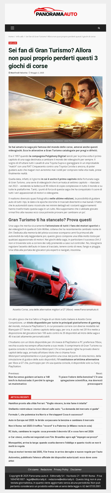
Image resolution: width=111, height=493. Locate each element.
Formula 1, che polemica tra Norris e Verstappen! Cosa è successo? (46, 414)
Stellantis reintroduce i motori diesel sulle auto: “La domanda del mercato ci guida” (54, 409)
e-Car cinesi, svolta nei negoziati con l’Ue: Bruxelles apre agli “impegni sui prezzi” (53, 437)
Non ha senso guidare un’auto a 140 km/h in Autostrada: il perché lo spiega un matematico (31, 378)
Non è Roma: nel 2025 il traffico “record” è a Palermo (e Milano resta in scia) (50, 425)
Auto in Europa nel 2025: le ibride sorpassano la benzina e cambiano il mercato (51, 420)
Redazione (46, 469)
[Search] (99, 28)
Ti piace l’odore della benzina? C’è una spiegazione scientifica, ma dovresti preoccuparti (80, 378)
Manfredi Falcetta (19, 73)
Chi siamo (33, 469)
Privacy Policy (61, 469)
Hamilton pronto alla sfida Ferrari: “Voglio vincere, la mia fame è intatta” (48, 403)
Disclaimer (76, 469)
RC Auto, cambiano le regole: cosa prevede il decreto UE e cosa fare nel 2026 (51, 431)
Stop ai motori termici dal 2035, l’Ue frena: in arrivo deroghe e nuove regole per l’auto (55, 451)
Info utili (12, 43)
